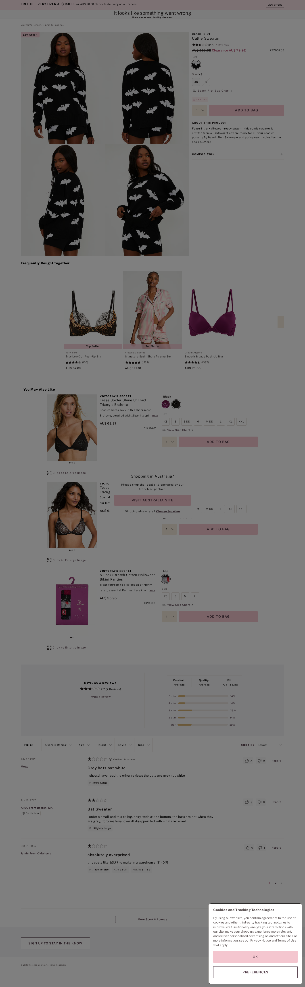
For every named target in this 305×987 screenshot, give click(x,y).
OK (255, 957)
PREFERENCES (255, 972)
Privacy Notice (260, 940)
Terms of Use (287, 940)
